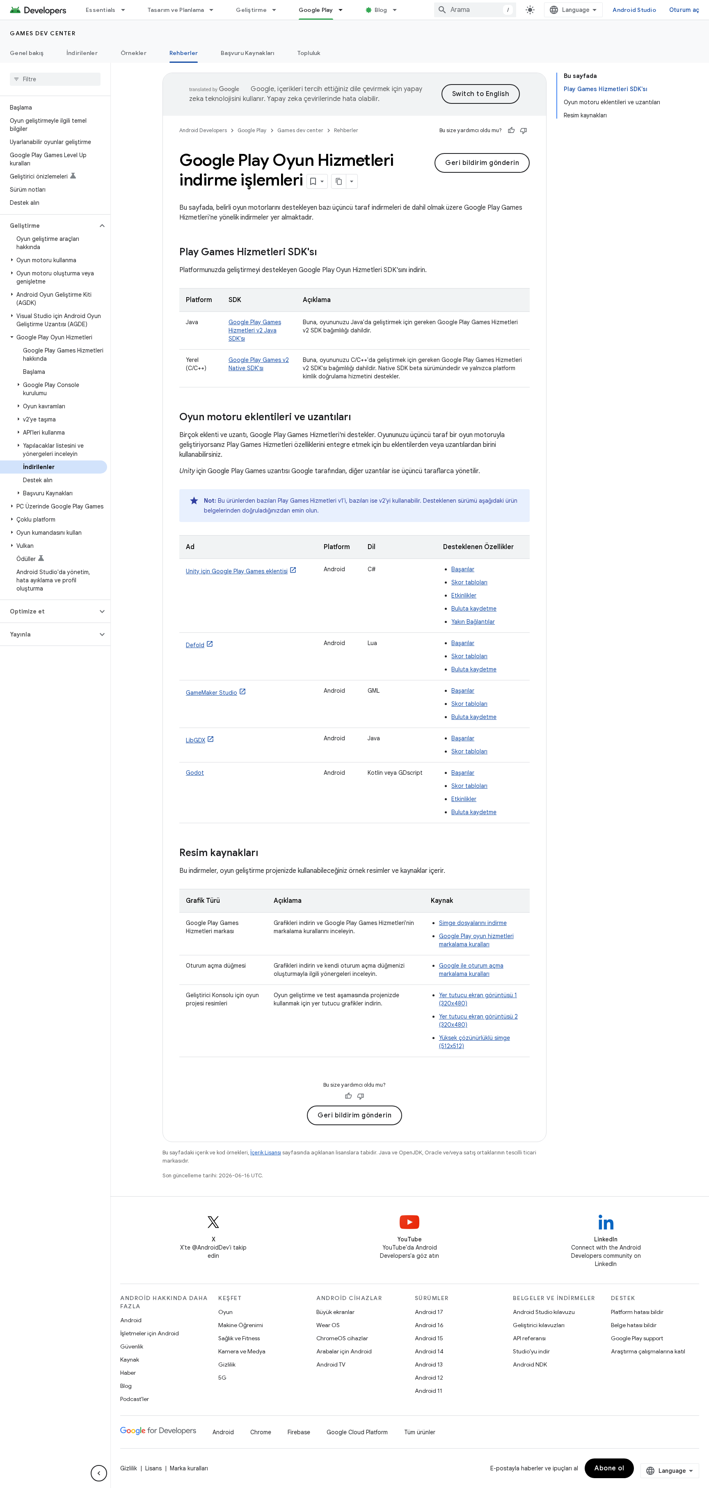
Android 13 (429, 1364)
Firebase (299, 1432)
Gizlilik (227, 1364)
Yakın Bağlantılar (473, 621)
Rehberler (183, 53)
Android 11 (428, 1390)
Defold (195, 645)
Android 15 (429, 1338)
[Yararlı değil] (523, 130)
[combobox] (475, 9)
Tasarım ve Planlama (176, 10)
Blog (381, 10)
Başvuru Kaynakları (247, 53)
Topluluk (309, 53)
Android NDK (530, 1364)
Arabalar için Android (344, 1351)
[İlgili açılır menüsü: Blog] (398, 10)
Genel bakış (26, 53)
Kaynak (129, 1359)
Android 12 (429, 1377)
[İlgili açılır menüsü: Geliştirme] (278, 10)
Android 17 (429, 1312)
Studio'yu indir (531, 1351)
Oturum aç (684, 10)
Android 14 (429, 1351)
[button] (48, 225)
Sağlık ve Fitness (239, 1338)
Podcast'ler (134, 1399)
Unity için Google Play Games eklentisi (237, 571)
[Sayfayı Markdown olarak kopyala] (339, 181)
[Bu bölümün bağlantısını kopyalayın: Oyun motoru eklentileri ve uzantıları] (359, 418)
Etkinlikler (463, 595)
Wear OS (328, 1325)
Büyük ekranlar (335, 1312)
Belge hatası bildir (633, 1325)
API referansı (529, 1338)
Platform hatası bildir (637, 1312)
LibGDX (195, 740)
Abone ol (609, 1468)
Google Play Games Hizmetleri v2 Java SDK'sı (255, 330)
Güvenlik (131, 1346)
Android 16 (429, 1325)
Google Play (316, 10)
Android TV (330, 1364)
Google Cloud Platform (357, 1432)
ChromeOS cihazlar (342, 1338)
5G (222, 1377)
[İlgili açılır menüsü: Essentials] (127, 10)
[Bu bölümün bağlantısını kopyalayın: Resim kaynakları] (266, 853)
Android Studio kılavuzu (544, 1312)
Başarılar (462, 569)
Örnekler (133, 53)
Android (131, 1320)
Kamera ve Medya (241, 1351)
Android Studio (634, 10)
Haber (128, 1372)
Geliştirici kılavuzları (539, 1325)
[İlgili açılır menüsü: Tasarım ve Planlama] (215, 10)
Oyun (225, 1312)
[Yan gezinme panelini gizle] (99, 1473)
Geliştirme (251, 10)
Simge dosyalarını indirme (473, 923)
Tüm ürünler (419, 1432)
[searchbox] (55, 79)
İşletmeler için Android (149, 1333)
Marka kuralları (189, 1468)
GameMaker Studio (211, 692)
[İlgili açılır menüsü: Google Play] (344, 10)
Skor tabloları (469, 582)
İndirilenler (82, 53)
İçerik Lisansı (265, 1152)
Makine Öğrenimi (240, 1325)
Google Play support (637, 1338)
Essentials (101, 10)
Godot (195, 772)
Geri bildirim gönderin (482, 163)
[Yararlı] (511, 130)
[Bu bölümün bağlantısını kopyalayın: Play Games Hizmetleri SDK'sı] (325, 253)
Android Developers (203, 130)
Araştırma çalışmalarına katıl (648, 1351)
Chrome (260, 1432)
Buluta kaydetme (473, 608)
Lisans (153, 1468)
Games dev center (42, 33)
